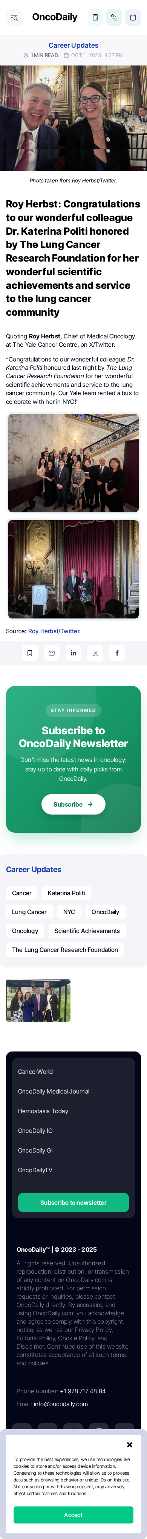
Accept (73, 1515)
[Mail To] (52, 653)
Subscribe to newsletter (73, 1202)
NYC (69, 912)
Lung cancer (29, 912)
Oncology (25, 931)
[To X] (95, 653)
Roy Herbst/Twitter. (54, 631)
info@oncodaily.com (61, 1404)
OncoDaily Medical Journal (53, 1091)
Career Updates (73, 45)
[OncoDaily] (55, 17)
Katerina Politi (66, 893)
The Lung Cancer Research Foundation (65, 949)
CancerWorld (35, 1071)
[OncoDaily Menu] (14, 17)
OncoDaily (105, 912)
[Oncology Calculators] (95, 17)
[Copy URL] (30, 653)
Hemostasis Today (43, 1111)
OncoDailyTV (35, 1170)
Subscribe (68, 804)
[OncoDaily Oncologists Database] (114, 17)
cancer (21, 893)
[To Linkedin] (73, 653)
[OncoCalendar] (133, 17)
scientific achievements (87, 931)
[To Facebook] (117, 653)
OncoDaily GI (35, 1150)
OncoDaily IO (35, 1130)
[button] (129, 1445)
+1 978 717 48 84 (83, 1391)
